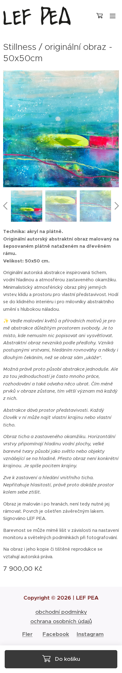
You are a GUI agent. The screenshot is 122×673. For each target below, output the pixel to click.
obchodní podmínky (61, 611)
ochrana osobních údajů (61, 621)
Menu (112, 15)
